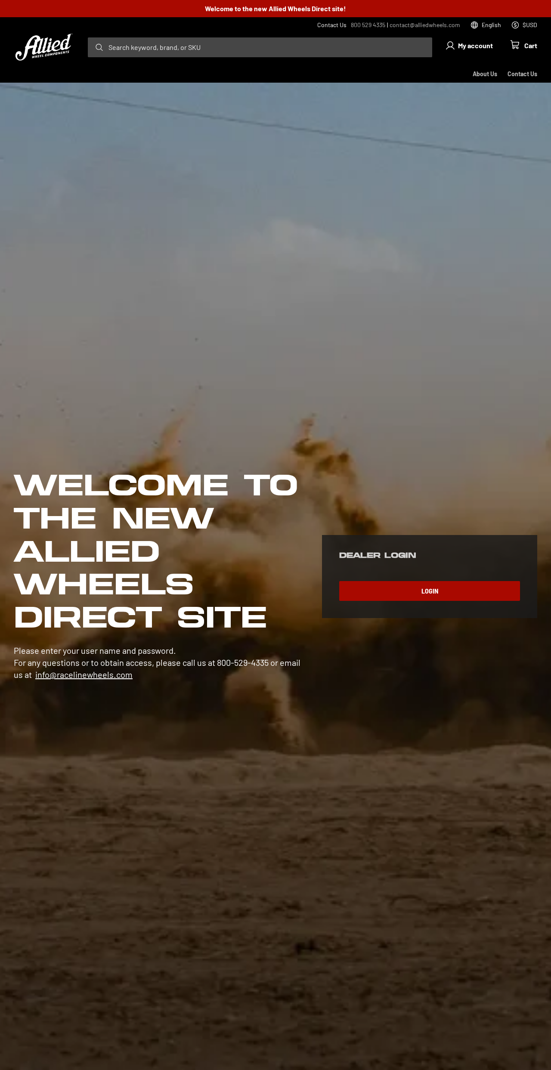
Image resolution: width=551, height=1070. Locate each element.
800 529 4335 (368, 24)
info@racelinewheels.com (84, 674)
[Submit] (99, 47)
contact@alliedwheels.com (425, 24)
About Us (485, 73)
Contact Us (522, 73)
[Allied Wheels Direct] (44, 47)
